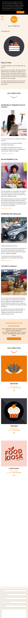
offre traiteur (16, 430)
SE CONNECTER (14, 26)
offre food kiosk (16, 472)
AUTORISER (20, 12)
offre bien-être (17, 387)
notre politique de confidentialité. (11, 10)
